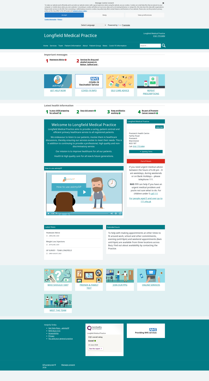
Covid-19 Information (117, 45)
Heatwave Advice (53, 233)
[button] (163, 3)
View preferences (145, 15)
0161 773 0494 (159, 36)
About (85, 45)
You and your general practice (60, 338)
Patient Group (95, 45)
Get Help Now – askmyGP (58, 328)
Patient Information (73, 45)
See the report (94, 349)
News (105, 45)
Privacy (59, 19)
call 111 (154, 193)
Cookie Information (50, 19)
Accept (64, 15)
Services (53, 45)
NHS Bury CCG (54, 331)
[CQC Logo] (94, 330)
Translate (126, 25)
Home (45, 45)
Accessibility (53, 333)
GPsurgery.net (48, 365)
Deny (105, 15)
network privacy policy (80, 11)
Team (60, 45)
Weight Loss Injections (55, 241)
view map (159, 127)
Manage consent (68, 365)
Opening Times (147, 151)
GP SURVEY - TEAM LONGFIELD (59, 250)
